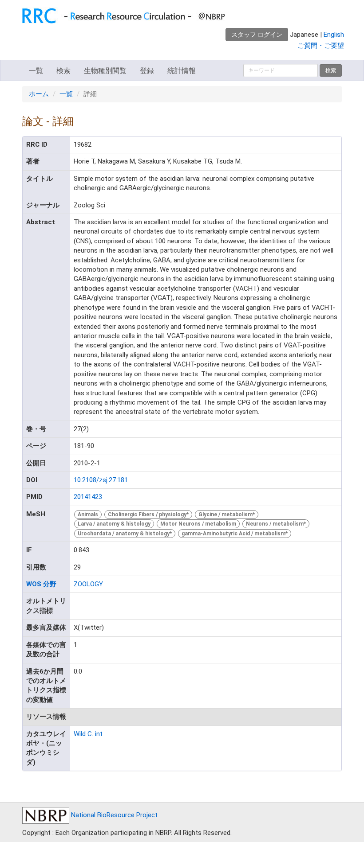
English (334, 35)
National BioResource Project (113, 815)
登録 (147, 70)
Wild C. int (88, 734)
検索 (63, 70)
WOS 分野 (41, 584)
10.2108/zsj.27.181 (101, 480)
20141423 (88, 497)
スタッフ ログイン (256, 34)
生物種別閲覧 (105, 70)
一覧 (36, 70)
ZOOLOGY (88, 584)
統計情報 (181, 70)
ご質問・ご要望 (320, 46)
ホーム (39, 94)
